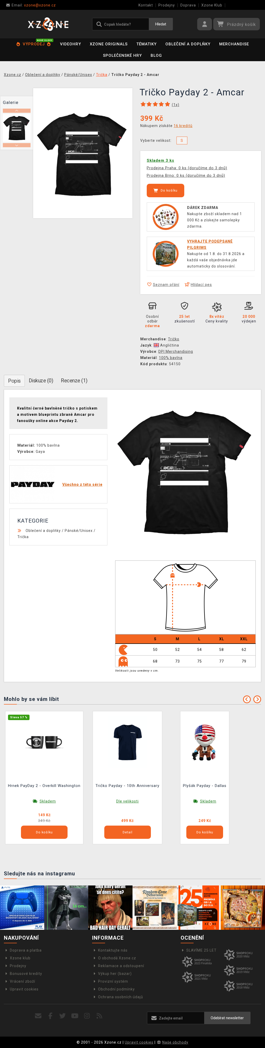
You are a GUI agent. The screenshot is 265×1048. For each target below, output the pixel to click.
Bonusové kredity (26, 974)
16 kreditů (183, 126)
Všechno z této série (82, 484)
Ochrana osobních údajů (120, 997)
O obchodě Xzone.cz (117, 958)
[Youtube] (75, 1016)
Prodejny (166, 5)
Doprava (188, 5)
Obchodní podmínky (116, 989)
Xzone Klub (211, 5)
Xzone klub (20, 958)
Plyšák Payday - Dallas (204, 785)
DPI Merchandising (175, 351)
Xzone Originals (109, 44)
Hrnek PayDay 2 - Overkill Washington (44, 785)
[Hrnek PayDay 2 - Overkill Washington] (44, 742)
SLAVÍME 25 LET (201, 950)
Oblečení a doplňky (187, 44)
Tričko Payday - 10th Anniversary (127, 785)
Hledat (160, 24)
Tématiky (146, 44)
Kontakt (145, 5)
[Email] (38, 1016)
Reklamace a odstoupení (121, 966)
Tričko (173, 339)
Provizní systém (113, 981)
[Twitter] (63, 1016)
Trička (23, 537)
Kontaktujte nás (113, 950)
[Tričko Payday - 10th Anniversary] (127, 742)
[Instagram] (87, 1016)
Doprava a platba (26, 950)
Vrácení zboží (22, 981)
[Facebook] (51, 1016)
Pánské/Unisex (79, 531)
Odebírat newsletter (227, 1018)
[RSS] (99, 1016)
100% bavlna (170, 358)
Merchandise (234, 44)
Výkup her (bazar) (115, 974)
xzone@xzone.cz (34, 5)
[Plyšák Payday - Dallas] (204, 742)
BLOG (156, 55)
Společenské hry (122, 55)
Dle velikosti (127, 801)
